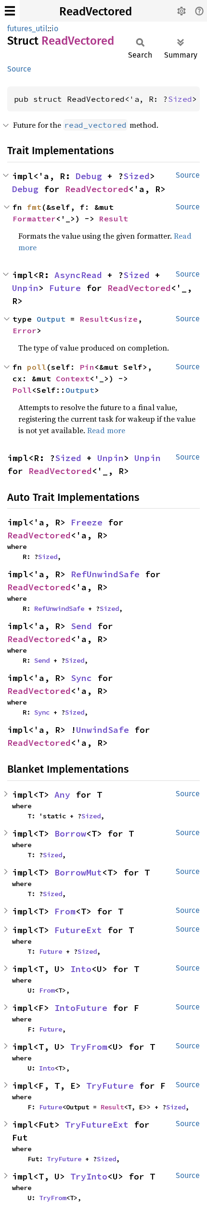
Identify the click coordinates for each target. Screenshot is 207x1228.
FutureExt (78, 930)
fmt (34, 207)
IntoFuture (80, 1007)
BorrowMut (78, 872)
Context (73, 378)
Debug (89, 176)
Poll (22, 390)
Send (81, 626)
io (55, 28)
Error (25, 330)
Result (113, 218)
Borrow (70, 833)
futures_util (27, 28)
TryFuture (110, 1085)
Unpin (25, 287)
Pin (87, 367)
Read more (106, 430)
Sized (180, 99)
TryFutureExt (97, 1124)
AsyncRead (78, 274)
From (65, 911)
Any (62, 794)
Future (65, 287)
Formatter (34, 218)
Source (19, 68)
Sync (81, 677)
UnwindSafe (102, 729)
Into (80, 968)
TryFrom (88, 1046)
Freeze (87, 522)
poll (36, 367)
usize (126, 319)
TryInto (88, 1176)
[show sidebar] (10, 11)
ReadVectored (95, 11)
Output (51, 319)
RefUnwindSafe (105, 574)
